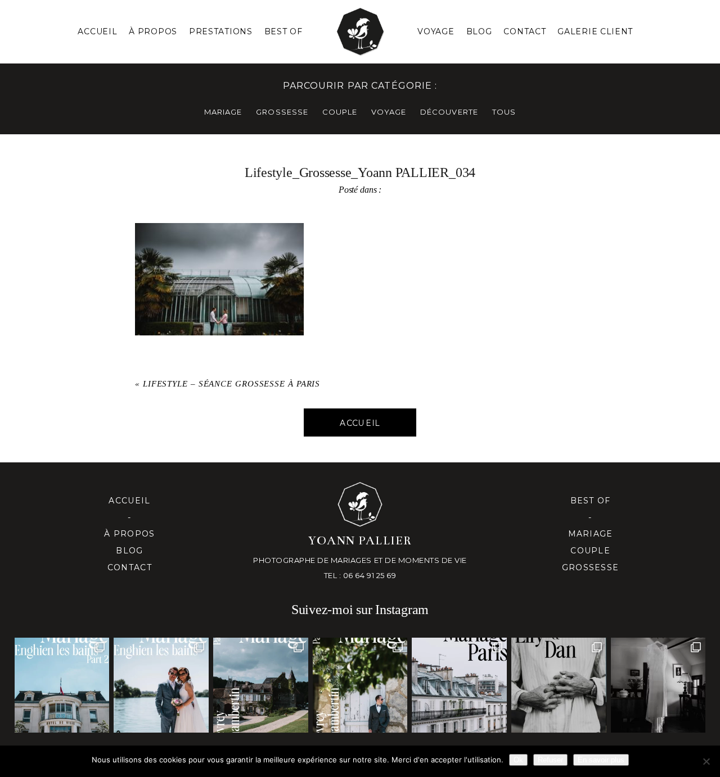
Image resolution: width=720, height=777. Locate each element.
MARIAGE (223, 111)
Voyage (435, 31)
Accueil (97, 31)
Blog (479, 31)
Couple (590, 551)
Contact (524, 31)
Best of (590, 501)
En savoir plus (601, 760)
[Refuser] (706, 761)
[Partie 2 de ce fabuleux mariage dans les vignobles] (260, 685)
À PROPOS (153, 31)
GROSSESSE (282, 111)
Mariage (590, 534)
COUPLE (339, 111)
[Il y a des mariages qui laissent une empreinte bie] (360, 685)
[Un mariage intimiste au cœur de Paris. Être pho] (459, 685)
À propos (129, 534)
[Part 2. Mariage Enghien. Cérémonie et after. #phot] (62, 685)
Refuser (550, 760)
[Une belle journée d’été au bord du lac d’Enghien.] (161, 685)
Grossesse (590, 567)
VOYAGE (388, 111)
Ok (518, 760)
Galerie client (595, 31)
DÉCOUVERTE (449, 111)
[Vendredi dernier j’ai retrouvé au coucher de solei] (558, 685)
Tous (504, 111)
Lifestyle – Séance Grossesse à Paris (231, 383)
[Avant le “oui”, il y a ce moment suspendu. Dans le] (658, 685)
